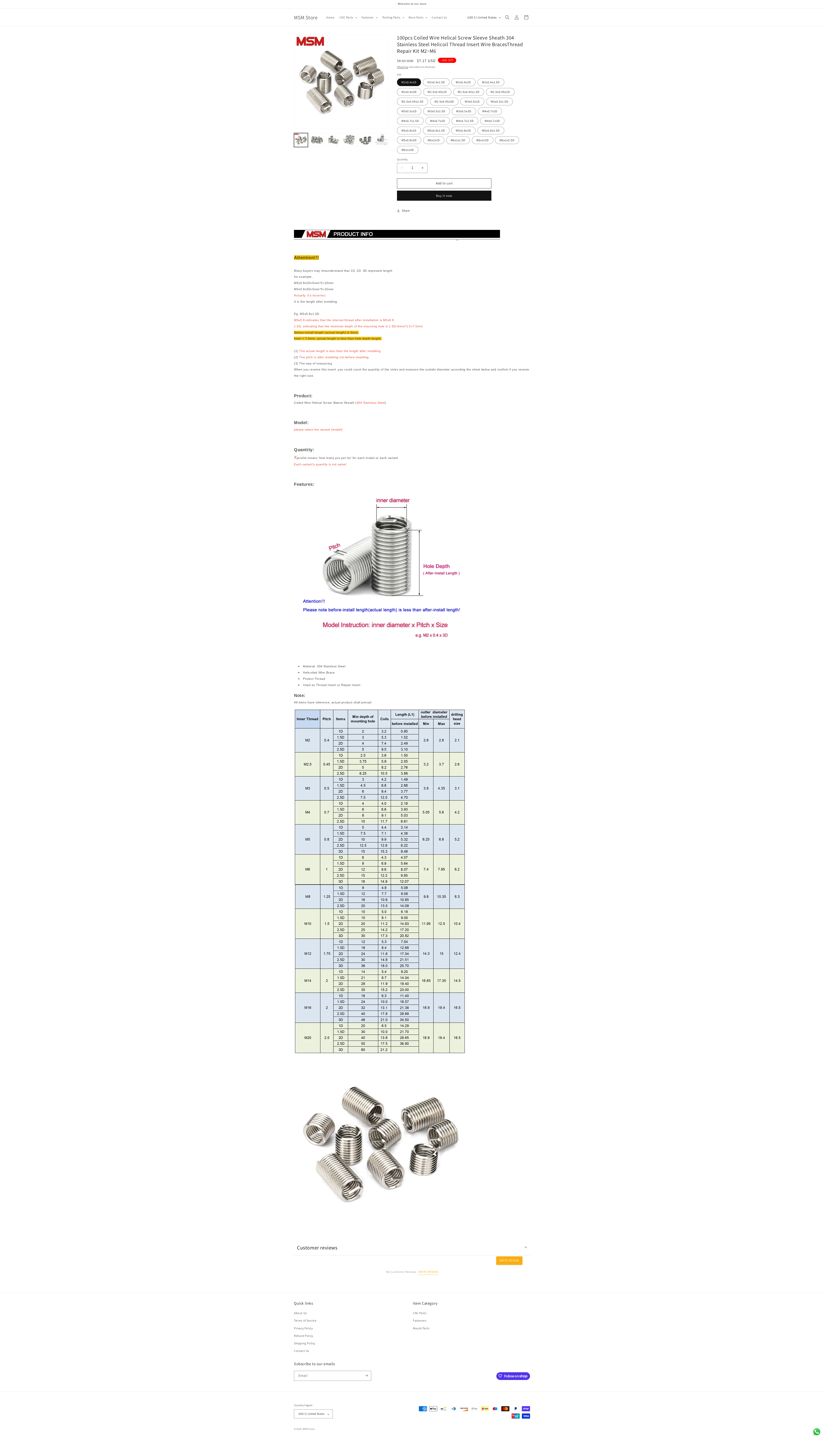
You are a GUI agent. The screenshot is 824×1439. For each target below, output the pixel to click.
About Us (300, 1313)
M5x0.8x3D (409, 140)
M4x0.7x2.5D (465, 121)
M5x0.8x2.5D (491, 130)
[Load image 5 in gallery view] (365, 140)
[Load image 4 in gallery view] (349, 140)
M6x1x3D (407, 150)
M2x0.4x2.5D (491, 82)
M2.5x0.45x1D (437, 92)
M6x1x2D (482, 140)
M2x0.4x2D (463, 82)
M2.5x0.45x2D (500, 92)
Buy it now (444, 196)
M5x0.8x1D (409, 130)
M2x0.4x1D (409, 82)
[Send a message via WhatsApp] (817, 1432)
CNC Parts (419, 1313)
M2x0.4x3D (409, 92)
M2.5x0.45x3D (444, 101)
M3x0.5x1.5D (499, 101)
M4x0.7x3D (492, 121)
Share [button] (406, 211)
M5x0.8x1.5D (436, 130)
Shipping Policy (304, 1343)
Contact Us (301, 1351)
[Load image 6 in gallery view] (381, 140)
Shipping (402, 66)
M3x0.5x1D (472, 101)
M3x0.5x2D (409, 111)
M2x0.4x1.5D (436, 82)
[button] (348, 17)
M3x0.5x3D (463, 111)
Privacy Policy (303, 1328)
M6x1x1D (434, 140)
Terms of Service (305, 1321)
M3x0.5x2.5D (436, 111)
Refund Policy (303, 1336)
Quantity (402, 159)
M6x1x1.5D (458, 140)
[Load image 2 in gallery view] (317, 140)
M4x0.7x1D (489, 111)
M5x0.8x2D (463, 130)
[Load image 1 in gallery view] (301, 140)
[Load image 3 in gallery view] (333, 140)
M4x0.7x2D (437, 121)
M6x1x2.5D (507, 140)
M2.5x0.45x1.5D (469, 92)
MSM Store (309, 1429)
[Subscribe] (366, 1376)
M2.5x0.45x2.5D (412, 101)
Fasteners (419, 1321)
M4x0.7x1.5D (410, 121)
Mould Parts (421, 1328)
